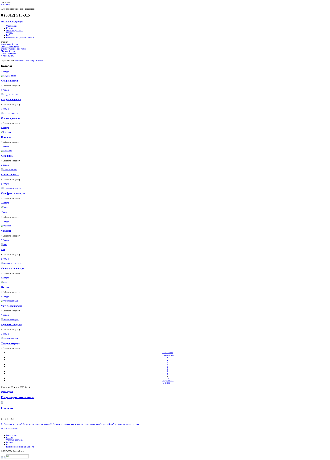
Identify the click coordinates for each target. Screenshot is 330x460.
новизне (39, 60)
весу (32, 60)
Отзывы (9, 33)
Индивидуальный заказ (17, 397)
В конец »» (167, 383)
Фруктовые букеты (9, 44)
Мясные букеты (8, 51)
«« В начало (167, 353)
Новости (7, 408)
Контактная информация (12, 21)
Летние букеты (7, 56)
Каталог (9, 28)
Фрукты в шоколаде (10, 46)
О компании (11, 26)
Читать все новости (9, 428)
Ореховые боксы (8, 53)
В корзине (5, 4)
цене (27, 60)
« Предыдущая (167, 355)
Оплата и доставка (14, 30)
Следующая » (168, 380)
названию (19, 60)
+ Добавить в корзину (10, 86)
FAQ (8, 35)
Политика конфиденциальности (20, 37)
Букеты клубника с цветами (13, 49)
